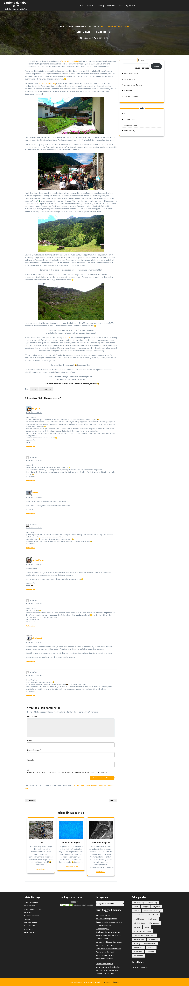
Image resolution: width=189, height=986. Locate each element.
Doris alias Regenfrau (104, 925)
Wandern (151, 947)
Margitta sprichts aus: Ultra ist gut (109, 942)
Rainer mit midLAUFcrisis (105, 955)
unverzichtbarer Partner (133, 85)
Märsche (137, 927)
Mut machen (154, 923)
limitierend (128, 90)
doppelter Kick (29, 926)
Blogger (146, 906)
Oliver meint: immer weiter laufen (108, 948)
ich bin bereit (153, 915)
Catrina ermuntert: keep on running (109, 922)
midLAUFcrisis (38, 560)
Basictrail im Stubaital (70, 61)
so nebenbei (153, 939)
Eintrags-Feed (129, 119)
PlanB (67, 337)
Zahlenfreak (138, 956)
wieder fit (150, 952)
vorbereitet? (138, 947)
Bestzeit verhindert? (131, 96)
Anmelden (127, 114)
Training (137, 943)
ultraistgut (37, 638)
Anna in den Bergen (103, 915)
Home (63, 26)
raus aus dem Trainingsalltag (144, 935)
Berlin (136, 906)
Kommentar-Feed (130, 125)
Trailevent (73, 26)
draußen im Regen (71, 842)
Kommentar (32, 716)
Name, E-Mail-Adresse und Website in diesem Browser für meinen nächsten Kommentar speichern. (67, 772)
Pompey (27, 919)
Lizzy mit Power (102, 938)
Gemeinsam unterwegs (152, 911)
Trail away (100, 5)
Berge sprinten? (30, 932)
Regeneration (45, 389)
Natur (34, 389)
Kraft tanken (152, 919)
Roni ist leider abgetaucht (105, 952)
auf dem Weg (139, 902)
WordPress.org (129, 130)
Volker (35, 493)
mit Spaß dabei (139, 923)
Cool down (111, 5)
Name (30, 740)
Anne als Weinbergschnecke (106, 918)
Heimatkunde (139, 915)
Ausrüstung (152, 902)
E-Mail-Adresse (34, 750)
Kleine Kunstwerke (131, 74)
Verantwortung (150, 943)
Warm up (90, 5)
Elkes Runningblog (102, 929)
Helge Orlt (36, 408)
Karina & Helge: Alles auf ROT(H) (108, 935)
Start (82, 5)
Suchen (141, 60)
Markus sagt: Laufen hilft (105, 945)
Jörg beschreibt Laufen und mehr (108, 932)
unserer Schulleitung (47, 83)
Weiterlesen (41, 869)
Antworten (30, 446)
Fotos (121, 5)
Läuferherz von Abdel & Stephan (108, 967)
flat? (41, 842)
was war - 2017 (90, 26)
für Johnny (156, 906)
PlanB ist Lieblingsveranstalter (107, 970)
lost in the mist (129, 79)
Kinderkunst (28, 929)
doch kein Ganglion (101, 842)
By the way (130, 5)
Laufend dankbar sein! (16, 4)
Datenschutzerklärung (140, 967)
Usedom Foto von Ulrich (105, 973)
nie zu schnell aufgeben (142, 931)
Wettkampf (138, 952)
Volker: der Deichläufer (104, 958)
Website (30, 760)
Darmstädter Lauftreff (104, 964)
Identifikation (139, 919)
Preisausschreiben (31, 922)
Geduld (136, 911)
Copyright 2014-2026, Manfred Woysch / (94, 982)
